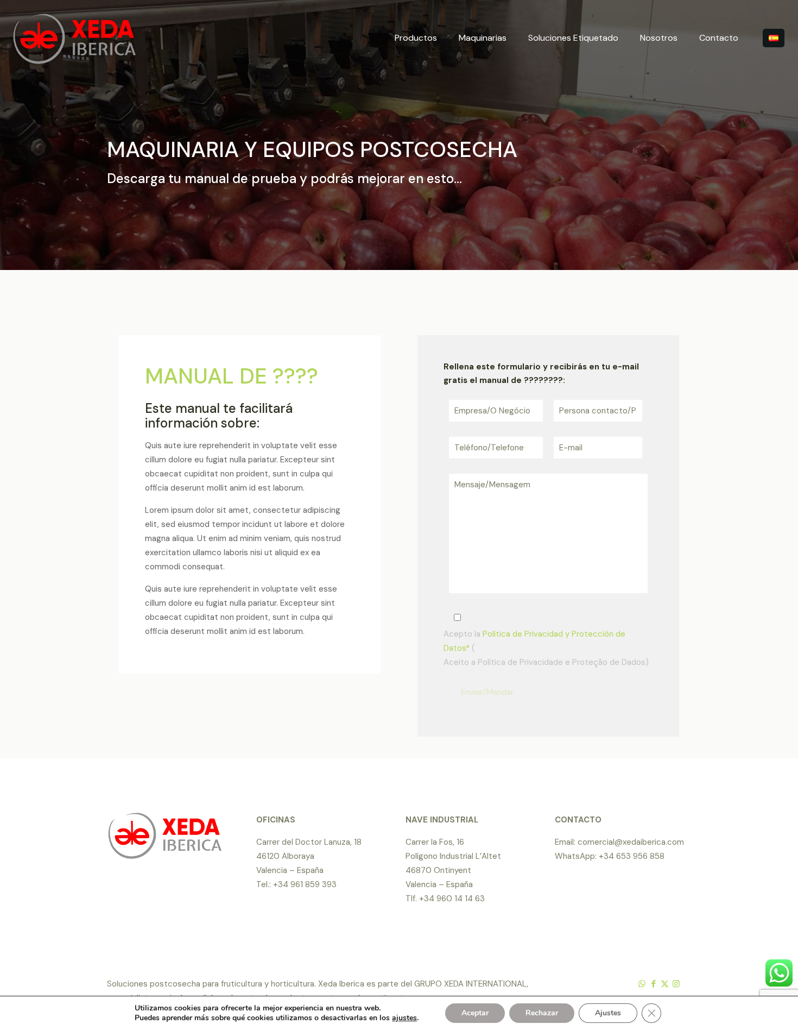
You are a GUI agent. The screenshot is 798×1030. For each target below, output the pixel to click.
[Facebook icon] (653, 983)
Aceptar (475, 1013)
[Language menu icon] (773, 38)
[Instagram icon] (676, 983)
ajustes (404, 1018)
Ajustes (608, 1013)
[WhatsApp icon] (642, 983)
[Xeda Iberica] (74, 38)
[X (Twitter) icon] (665, 983)
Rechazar (541, 1013)
